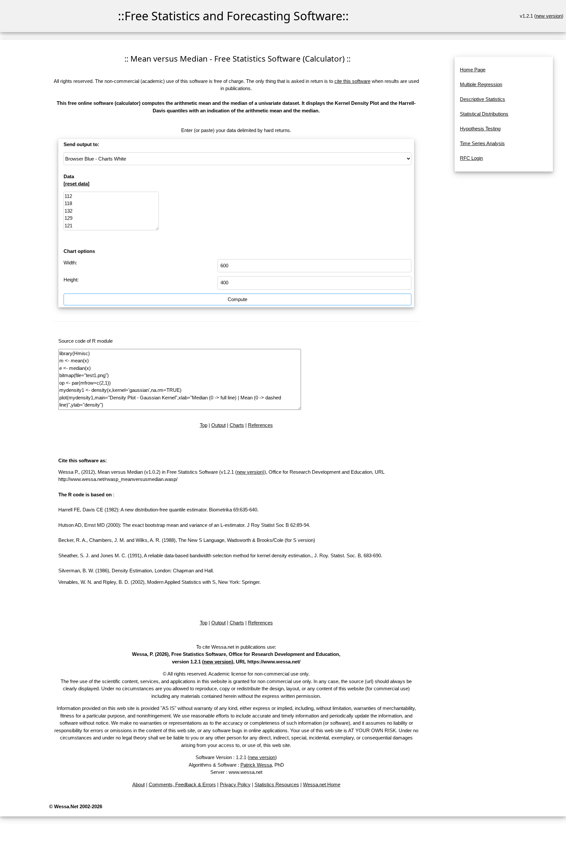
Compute (237, 299)
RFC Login (471, 158)
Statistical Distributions (484, 114)
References (260, 425)
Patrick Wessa (256, 765)
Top (203, 425)
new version (549, 16)
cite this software (352, 81)
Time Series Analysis (482, 143)
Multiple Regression (481, 84)
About (138, 784)
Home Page (472, 69)
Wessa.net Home (321, 784)
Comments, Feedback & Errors (182, 784)
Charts (237, 425)
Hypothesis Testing (480, 128)
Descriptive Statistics (482, 99)
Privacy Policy (235, 784)
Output (218, 425)
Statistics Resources (277, 784)
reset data (76, 183)
